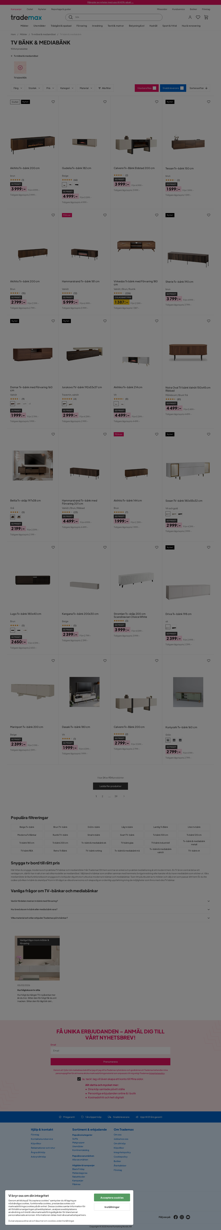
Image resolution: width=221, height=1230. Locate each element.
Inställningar (112, 1206)
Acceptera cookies (112, 1197)
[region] (69, 1207)
